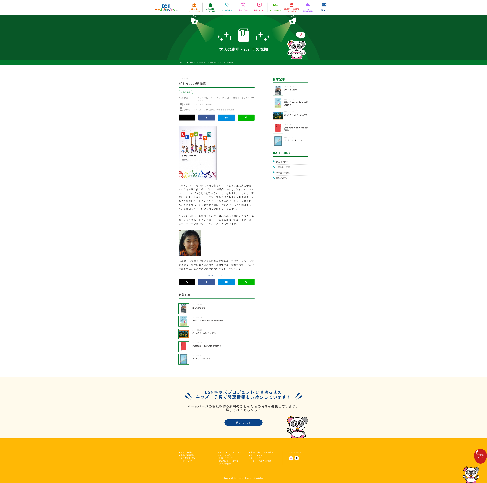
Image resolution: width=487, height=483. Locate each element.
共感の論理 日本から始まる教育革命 (207, 346)
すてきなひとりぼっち (201, 358)
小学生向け (185, 92)
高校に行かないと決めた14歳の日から (208, 320)
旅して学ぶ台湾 (199, 308)
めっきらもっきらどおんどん (204, 333)
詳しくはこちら (243, 422)
